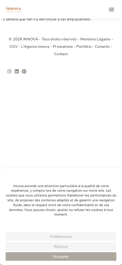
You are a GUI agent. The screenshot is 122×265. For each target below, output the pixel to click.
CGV (14, 46)
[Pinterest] (24, 71)
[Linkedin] (16, 71)
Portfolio (84, 46)
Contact (61, 54)
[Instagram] (9, 71)
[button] (111, 9)
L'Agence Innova (36, 46)
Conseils (103, 46)
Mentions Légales (96, 39)
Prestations (63, 46)
